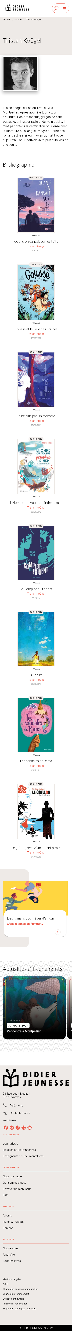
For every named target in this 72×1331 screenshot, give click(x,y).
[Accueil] (17, 8)
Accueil (6, 19)
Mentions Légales (12, 1279)
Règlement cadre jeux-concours (19, 1308)
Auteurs (18, 19)
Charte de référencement (16, 1294)
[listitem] (6, 1128)
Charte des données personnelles (20, 1289)
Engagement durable (13, 1298)
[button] (35, 923)
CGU (5, 1284)
